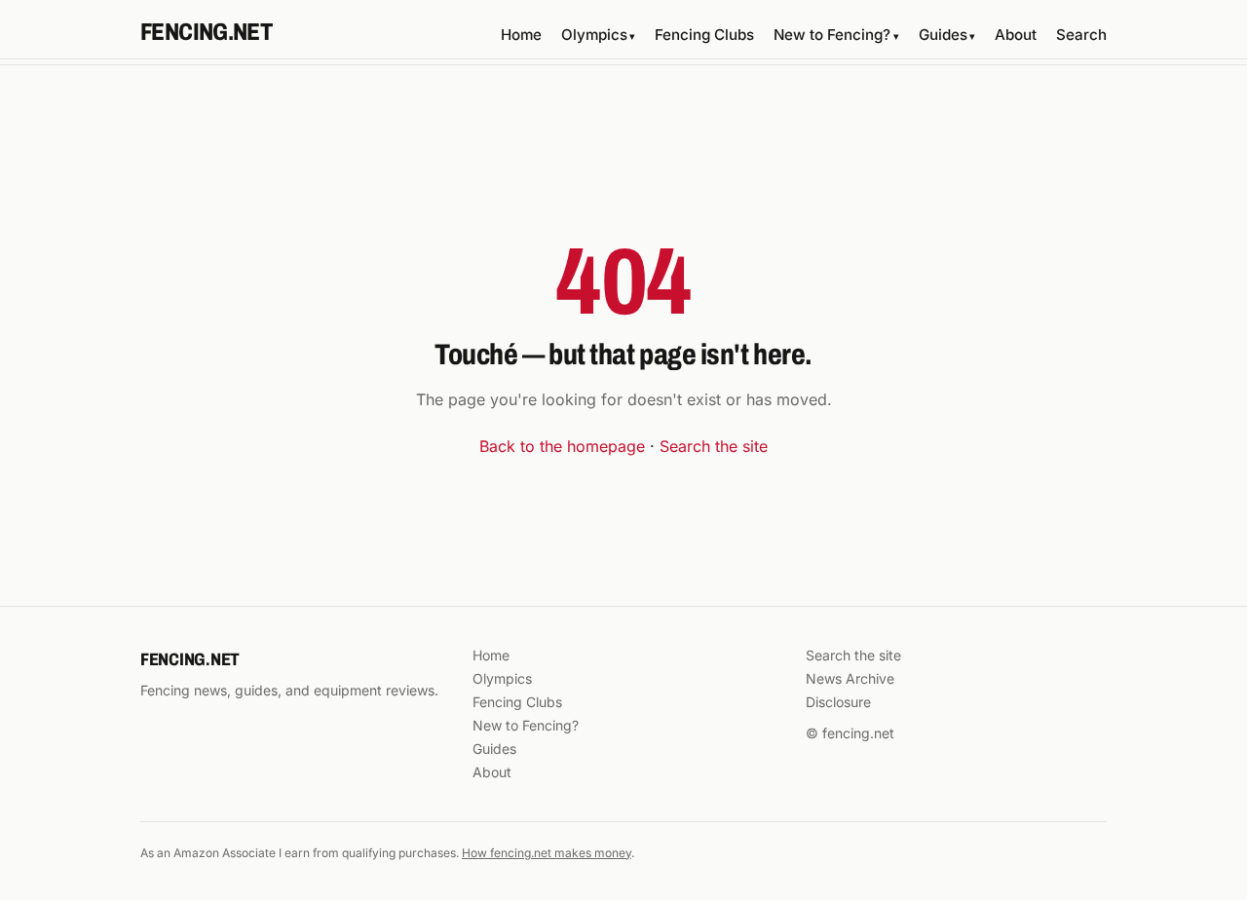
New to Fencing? (836, 34)
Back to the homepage (562, 446)
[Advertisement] (623, 137)
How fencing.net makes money (546, 852)
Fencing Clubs (704, 34)
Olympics (598, 34)
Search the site (714, 446)
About (1016, 34)
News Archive (850, 678)
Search (1081, 34)
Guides (947, 34)
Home (521, 34)
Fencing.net (206, 32)
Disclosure (838, 702)
